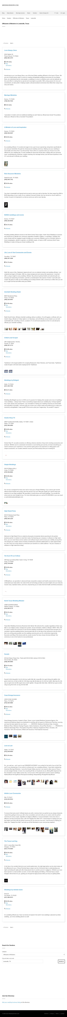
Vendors (35, 13)
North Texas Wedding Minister (14, 600)
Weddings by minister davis (13, 889)
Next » (11, 43)
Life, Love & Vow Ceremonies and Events (17, 252)
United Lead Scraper (11, 337)
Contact (62, 1013)
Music (28, 13)
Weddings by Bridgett (11, 380)
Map (6, 63)
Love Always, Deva (10, 50)
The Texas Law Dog (10, 841)
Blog (3, 13)
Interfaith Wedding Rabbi (12, 292)
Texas (27, 18)
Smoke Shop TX (9, 418)
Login (63, 13)
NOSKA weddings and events (14, 215)
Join (57, 13)
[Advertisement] (33, 33)
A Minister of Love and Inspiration (15, 127)
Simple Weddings (10, 464)
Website (8, 69)
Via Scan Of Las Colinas (12, 556)
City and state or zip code (8, 958)
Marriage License (20, 13)
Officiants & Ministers (18, 18)
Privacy (52, 1013)
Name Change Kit (44, 13)
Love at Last (8, 745)
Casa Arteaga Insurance (12, 695)
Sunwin (6, 654)
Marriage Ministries (10, 95)
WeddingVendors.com (10, 5)
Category (4, 951)
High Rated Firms (10, 511)
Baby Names (10, 13)
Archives (46, 1013)
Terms (57, 1013)
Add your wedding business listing (11, 1002)
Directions (8, 65)
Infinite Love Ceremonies (12, 793)
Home (3, 18)
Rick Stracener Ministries (12, 173)
